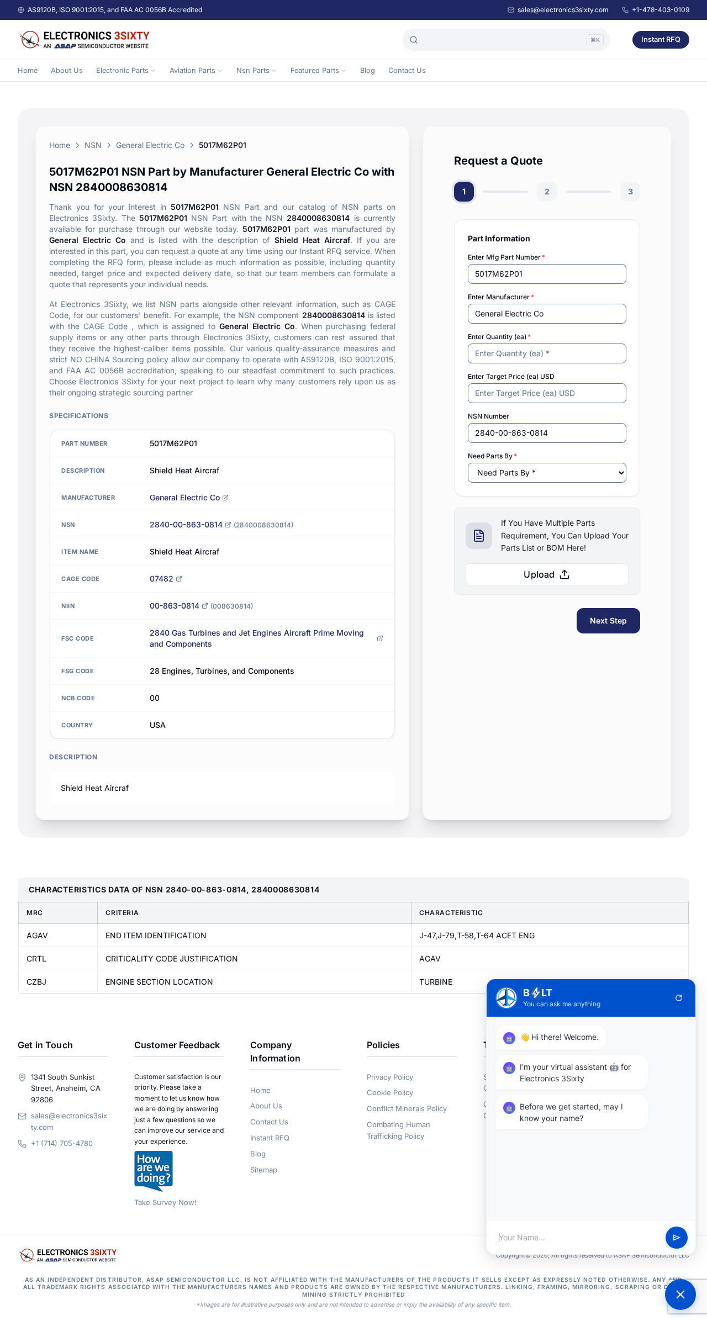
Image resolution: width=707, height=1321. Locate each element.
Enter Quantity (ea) (499, 336)
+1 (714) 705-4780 (62, 1143)
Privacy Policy (390, 1076)
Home (28, 70)
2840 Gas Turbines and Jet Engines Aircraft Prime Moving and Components (257, 638)
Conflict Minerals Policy (407, 1108)
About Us (67, 70)
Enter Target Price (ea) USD (511, 376)
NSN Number (488, 416)
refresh (678, 998)
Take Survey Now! (165, 1202)
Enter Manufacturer (501, 297)
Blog (367, 70)
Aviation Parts (192, 70)
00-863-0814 (174, 605)
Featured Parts (315, 70)
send (677, 1238)
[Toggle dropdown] (153, 70)
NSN (93, 145)
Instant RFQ (660, 39)
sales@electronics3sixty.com (563, 10)
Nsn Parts (253, 70)
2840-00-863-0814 (186, 524)
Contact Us (407, 70)
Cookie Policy (390, 1092)
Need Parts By (492, 456)
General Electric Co (150, 145)
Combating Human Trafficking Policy (398, 1130)
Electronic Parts (122, 70)
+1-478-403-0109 (660, 10)
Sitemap (263, 1169)
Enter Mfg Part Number (506, 257)
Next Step (608, 620)
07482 (161, 578)
